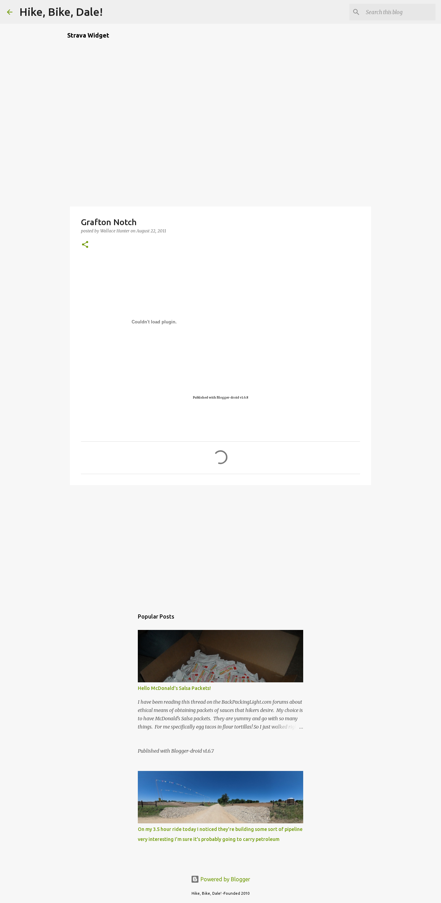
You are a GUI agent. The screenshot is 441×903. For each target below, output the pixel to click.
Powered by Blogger (224, 879)
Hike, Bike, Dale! (61, 12)
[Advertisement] (220, 543)
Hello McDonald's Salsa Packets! (174, 688)
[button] (85, 245)
